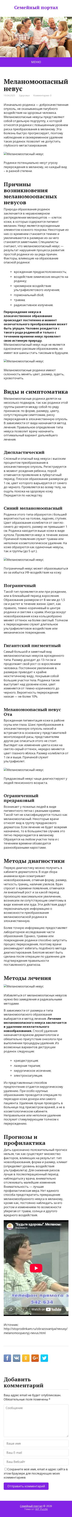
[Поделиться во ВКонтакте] (16, 1358)
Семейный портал (36, 7)
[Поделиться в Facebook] (7, 1358)
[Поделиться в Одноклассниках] (26, 1358)
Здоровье (24, 95)
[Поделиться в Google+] (35, 1358)
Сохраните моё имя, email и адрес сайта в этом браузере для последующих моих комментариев (36, 1473)
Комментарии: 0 (42, 95)
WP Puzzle (41, 1509)
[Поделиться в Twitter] (44, 1358)
